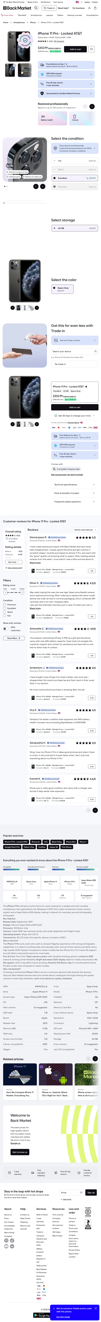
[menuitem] (36, 15)
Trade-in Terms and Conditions (73, 1228)
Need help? (63, 8)
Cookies (72, 1235)
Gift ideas (56, 1232)
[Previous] (13, 308)
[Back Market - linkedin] (12, 1246)
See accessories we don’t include (67, 474)
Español (95, 2)
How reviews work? (15, 568)
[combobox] (75, 351)
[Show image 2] (6, 186)
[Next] (37, 308)
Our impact (9, 1222)
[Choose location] (79, 2)
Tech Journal (57, 1214)
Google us (15, 1143)
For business (79, 8)
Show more (35, 562)
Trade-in (39, 1232)
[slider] (5, 592)
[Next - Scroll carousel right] (92, 106)
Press (6, 1218)
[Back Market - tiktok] (12, 1240)
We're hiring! (9, 1232)
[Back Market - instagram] (6, 1240)
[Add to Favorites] (91, 49)
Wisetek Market (73, 423)
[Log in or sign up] (89, 8)
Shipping (24, 1222)
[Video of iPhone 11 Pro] (25, 70)
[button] (25, 40)
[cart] (95, 8)
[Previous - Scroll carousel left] (85, 106)
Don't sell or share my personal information (74, 1242)
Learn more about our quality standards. (53, 978)
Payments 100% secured (40, 1279)
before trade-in (54, 48)
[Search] (36, 8)
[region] (66, 119)
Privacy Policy (74, 1250)
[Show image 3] (31, 307)
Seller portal (41, 1265)
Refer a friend (42, 1214)
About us (8, 1214)
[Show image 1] (4, 186)
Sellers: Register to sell (41, 1258)
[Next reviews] (95, 810)
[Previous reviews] (88, 810)
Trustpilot (8, 1236)
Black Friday (57, 1235)
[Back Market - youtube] (6, 1246)
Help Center (25, 1218)
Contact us (24, 1214)
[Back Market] (17, 8)
